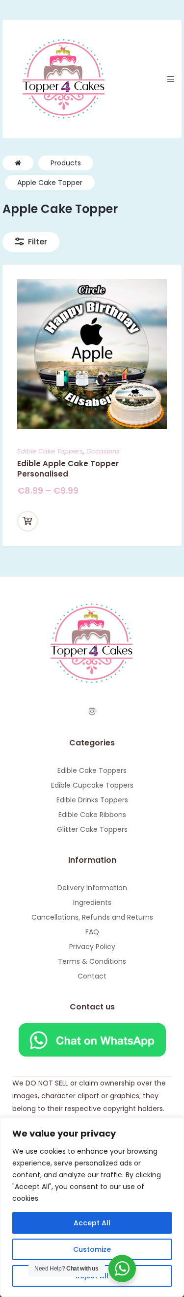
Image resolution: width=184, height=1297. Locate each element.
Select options (27, 521)
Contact (92, 976)
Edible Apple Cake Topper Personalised (68, 468)
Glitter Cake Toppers (92, 829)
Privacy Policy (92, 947)
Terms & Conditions (92, 961)
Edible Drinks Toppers (92, 800)
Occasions (103, 451)
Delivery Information (92, 888)
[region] (92, 1207)
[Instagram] (92, 711)
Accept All (92, 1223)
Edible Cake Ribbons (92, 815)
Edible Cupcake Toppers (92, 785)
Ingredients (92, 902)
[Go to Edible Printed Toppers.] (18, 163)
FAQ (92, 932)
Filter (37, 241)
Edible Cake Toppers (50, 451)
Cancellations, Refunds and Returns (92, 917)
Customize (92, 1249)
